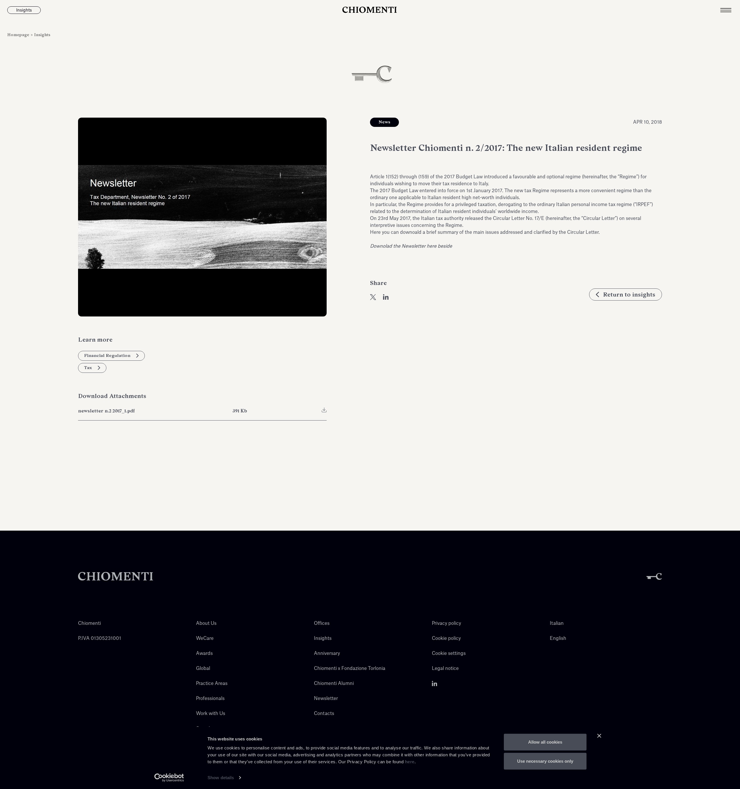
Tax (88, 367)
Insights (42, 34)
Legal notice (445, 668)
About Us (206, 623)
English (558, 638)
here (410, 761)
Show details (221, 777)
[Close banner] (599, 736)
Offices (322, 623)
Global (203, 668)
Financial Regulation (107, 355)
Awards (204, 653)
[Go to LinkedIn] (434, 683)
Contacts (324, 713)
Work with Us (210, 713)
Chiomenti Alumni (334, 683)
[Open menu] (730, 10)
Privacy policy (446, 623)
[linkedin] (386, 297)
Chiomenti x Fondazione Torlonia (349, 668)
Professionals (210, 698)
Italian (557, 623)
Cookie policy (446, 638)
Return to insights (629, 294)
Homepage (18, 34)
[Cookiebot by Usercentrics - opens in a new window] (169, 777)
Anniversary (327, 653)
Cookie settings (449, 653)
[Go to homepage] (370, 10)
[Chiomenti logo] (115, 576)
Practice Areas (211, 683)
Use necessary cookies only (545, 760)
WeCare (205, 638)
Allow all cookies (545, 742)
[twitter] (373, 297)
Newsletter (326, 698)
